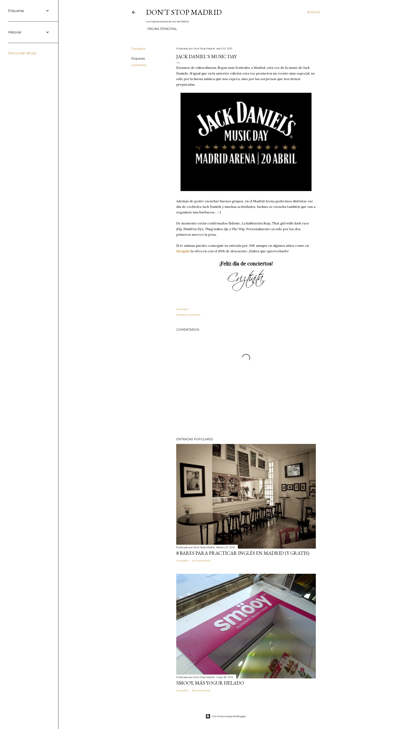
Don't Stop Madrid (184, 12)
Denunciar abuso (22, 53)
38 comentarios (201, 690)
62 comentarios (201, 560)
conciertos (138, 65)
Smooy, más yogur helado (210, 683)
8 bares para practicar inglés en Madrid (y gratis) (242, 553)
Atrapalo (183, 251)
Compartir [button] (138, 49)
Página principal (162, 29)
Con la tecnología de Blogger (229, 716)
